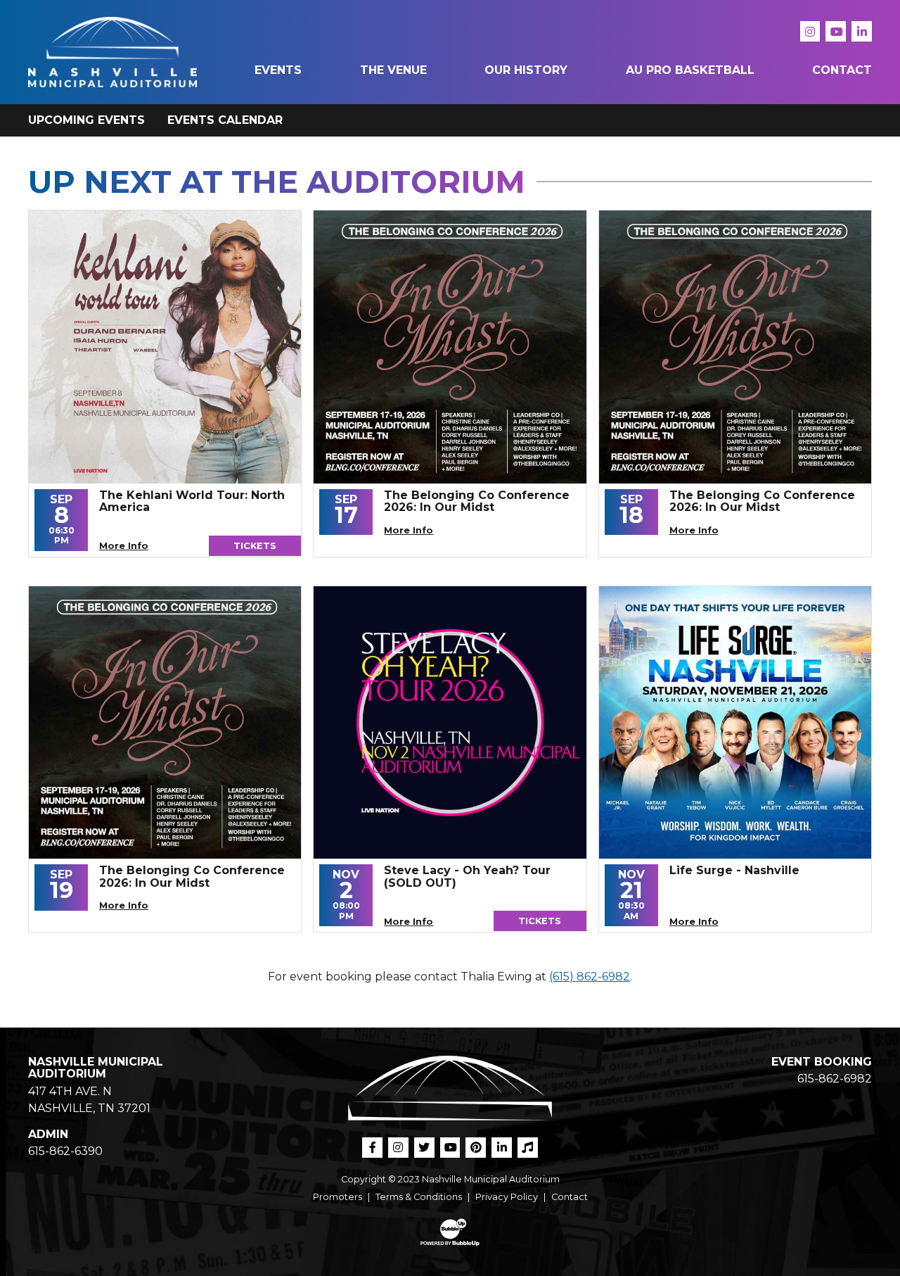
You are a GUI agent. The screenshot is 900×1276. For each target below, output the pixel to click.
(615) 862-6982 (589, 976)
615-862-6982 (834, 1078)
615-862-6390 (65, 1151)
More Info (123, 546)
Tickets (254, 546)
